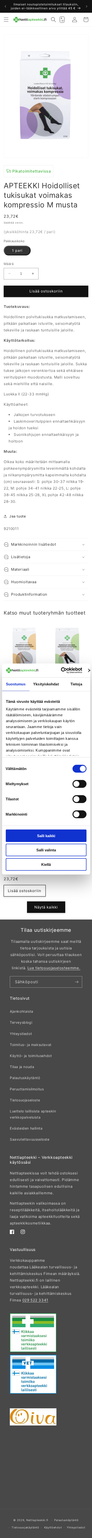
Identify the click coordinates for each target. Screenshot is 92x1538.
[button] (6, 19)
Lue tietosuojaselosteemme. (53, 968)
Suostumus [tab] (16, 684)
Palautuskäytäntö (25, 1078)
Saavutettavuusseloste (30, 1139)
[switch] (79, 784)
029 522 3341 (35, 1300)
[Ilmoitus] (86, 6)
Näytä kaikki (46, 907)
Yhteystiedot (21, 1034)
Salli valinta (46, 850)
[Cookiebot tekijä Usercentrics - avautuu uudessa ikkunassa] (62, 670)
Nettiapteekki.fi (37, 1520)
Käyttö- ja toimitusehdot (31, 1056)
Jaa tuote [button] (17, 516)
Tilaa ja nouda (22, 1067)
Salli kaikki (46, 835)
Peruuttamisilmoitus (27, 1089)
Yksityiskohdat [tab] (46, 684)
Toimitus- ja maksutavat (31, 1045)
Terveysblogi (21, 1022)
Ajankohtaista (21, 1011)
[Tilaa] (76, 982)
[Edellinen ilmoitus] (5, 6)
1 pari (17, 250)
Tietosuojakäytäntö (25, 1527)
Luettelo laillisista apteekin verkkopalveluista (33, 1114)
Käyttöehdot (53, 1527)
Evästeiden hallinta (26, 1128)
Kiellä (46, 864)
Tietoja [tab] (76, 684)
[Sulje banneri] (89, 670)
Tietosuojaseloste (25, 1100)
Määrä (8, 264)
